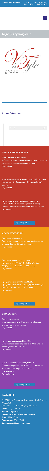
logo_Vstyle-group (13, 100)
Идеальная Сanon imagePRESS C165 (17, 328)
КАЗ (25, 4)
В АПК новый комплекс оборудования (18, 350)
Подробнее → (8, 153)
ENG (31, 4)
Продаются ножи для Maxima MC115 (17, 269)
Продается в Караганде (12, 225)
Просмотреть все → (24, 210)
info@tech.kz (14, 399)
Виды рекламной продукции (14, 145)
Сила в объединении (10, 306)
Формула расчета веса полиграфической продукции (24, 166)
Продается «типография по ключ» (16, 247)
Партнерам (42, 4)
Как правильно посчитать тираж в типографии (21, 188)
